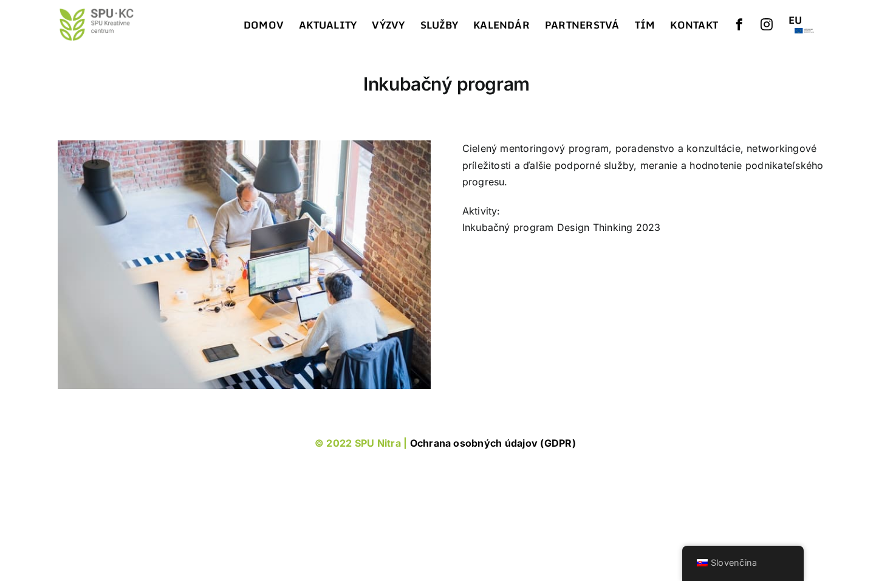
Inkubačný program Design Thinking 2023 (561, 227)
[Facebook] (739, 24)
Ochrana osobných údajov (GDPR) (494, 443)
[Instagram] (767, 24)
